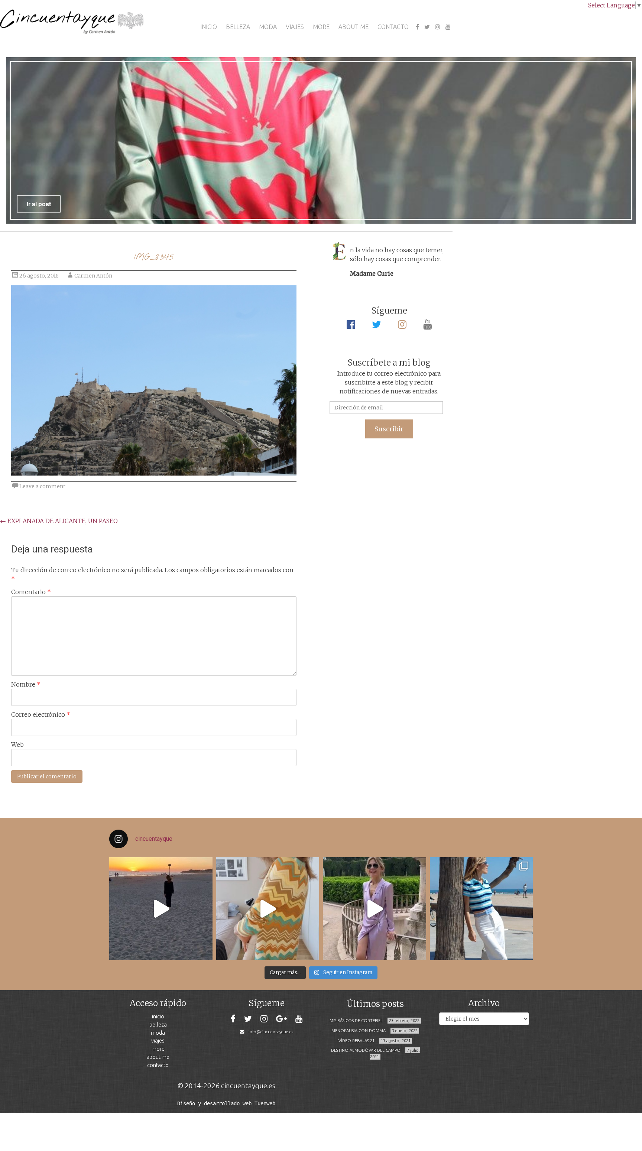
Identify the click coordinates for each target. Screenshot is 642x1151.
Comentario (31, 592)
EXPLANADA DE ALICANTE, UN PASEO (59, 521)
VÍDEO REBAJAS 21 (356, 1040)
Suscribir (388, 429)
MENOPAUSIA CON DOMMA (358, 1030)
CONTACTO (393, 26)
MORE (321, 26)
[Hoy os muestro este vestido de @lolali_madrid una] (374, 908)
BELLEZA (238, 26)
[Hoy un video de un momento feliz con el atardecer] (161, 908)
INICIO (208, 26)
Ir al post (39, 204)
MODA (268, 26)
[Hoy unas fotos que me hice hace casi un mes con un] (481, 908)
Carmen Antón (93, 275)
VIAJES (295, 26)
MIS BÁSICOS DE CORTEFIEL (356, 1020)
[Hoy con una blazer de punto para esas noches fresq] (268, 908)
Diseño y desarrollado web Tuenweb (226, 1103)
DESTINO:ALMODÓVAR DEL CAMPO (366, 1050)
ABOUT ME (353, 26)
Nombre (25, 684)
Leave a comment (42, 486)
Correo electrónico (40, 714)
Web (17, 744)
